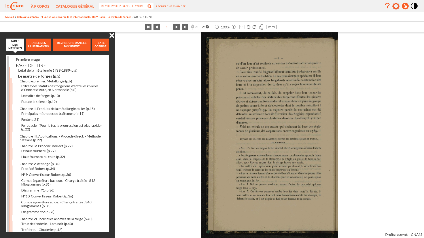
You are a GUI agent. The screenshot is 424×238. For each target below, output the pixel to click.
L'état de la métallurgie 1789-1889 (47, 70)
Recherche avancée (171, 6)
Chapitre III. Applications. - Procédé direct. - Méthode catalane (60, 138)
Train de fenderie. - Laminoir (47, 223)
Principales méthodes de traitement (52, 113)
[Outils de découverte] (395, 6)
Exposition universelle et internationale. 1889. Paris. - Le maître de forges (86, 17)
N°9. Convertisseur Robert (46, 174)
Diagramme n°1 (37, 190)
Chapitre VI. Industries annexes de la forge (56, 219)
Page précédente (156, 27)
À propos (40, 6)
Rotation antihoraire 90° (248, 27)
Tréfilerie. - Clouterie (41, 229)
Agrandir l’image (234, 27)
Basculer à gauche (269, 27)
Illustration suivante (205, 27)
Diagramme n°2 (37, 212)
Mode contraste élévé (414, 9)
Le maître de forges (39, 76)
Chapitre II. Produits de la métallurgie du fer (57, 108)
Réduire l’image (217, 27)
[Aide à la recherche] (387, 6)
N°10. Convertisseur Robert (47, 196)
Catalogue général (74, 6)
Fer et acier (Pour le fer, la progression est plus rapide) (61, 127)
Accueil (9, 17)
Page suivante (176, 27)
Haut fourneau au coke (43, 156)
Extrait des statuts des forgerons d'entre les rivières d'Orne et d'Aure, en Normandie (59, 88)
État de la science (39, 101)
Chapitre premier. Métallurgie (46, 81)
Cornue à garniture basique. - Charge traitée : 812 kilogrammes (58, 182)
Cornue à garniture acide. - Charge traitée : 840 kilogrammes (56, 204)
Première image (28, 59)
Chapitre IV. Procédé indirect (46, 146)
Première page (148, 27)
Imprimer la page (261, 27)
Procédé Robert (38, 168)
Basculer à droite (274, 27)
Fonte (30, 119)
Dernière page (185, 27)
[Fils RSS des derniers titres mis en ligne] (405, 6)
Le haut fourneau (38, 151)
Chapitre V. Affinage (40, 164)
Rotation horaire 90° (254, 27)
